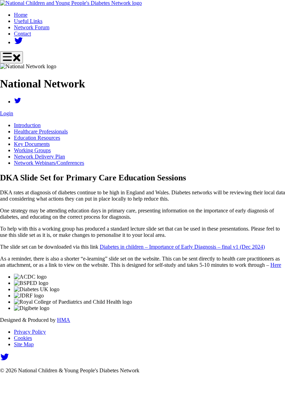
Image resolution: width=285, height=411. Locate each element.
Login (6, 113)
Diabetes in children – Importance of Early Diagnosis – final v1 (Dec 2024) (182, 247)
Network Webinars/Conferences (49, 163)
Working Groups (32, 150)
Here (275, 265)
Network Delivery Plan (39, 157)
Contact (22, 34)
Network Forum (31, 27)
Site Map (24, 344)
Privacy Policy (30, 332)
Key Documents (32, 144)
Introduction (27, 125)
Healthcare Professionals (41, 131)
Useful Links (28, 21)
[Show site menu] (11, 57)
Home (20, 15)
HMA (63, 320)
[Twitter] (18, 42)
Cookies (23, 338)
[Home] (71, 3)
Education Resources (37, 138)
